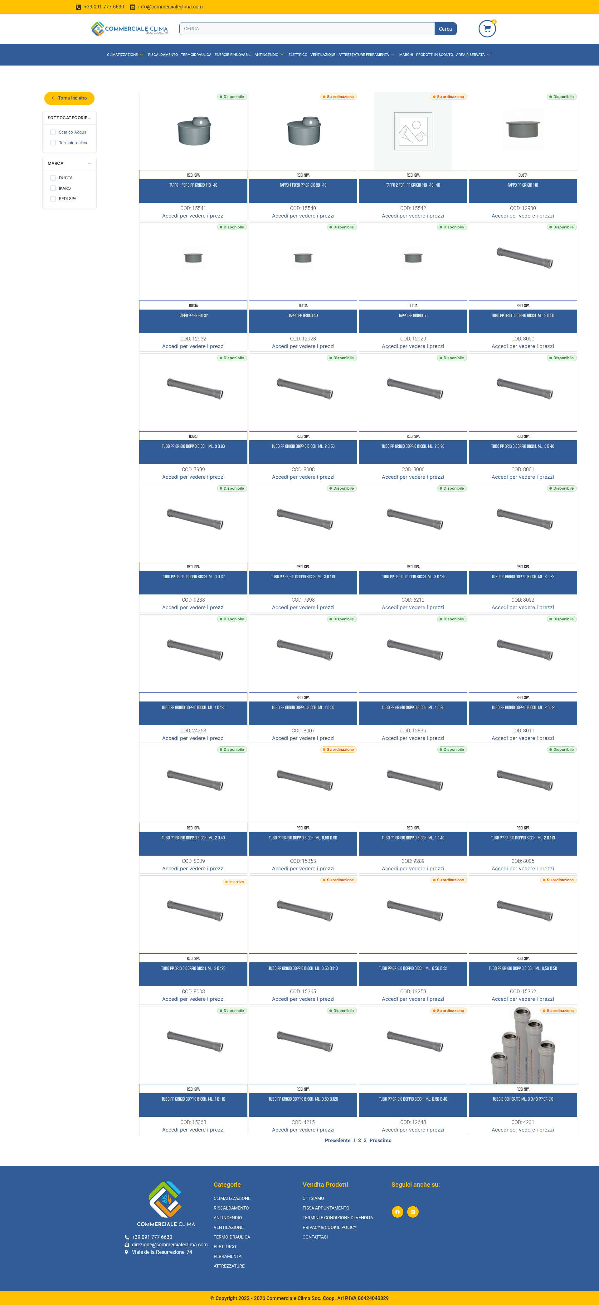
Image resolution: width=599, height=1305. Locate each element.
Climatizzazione (122, 54)
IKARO (193, 436)
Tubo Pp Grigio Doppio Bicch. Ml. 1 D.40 (413, 838)
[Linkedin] (413, 1212)
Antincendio (266, 54)
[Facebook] (398, 1212)
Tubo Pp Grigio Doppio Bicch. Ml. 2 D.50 (303, 446)
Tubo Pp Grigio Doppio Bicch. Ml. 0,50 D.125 (303, 1099)
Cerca (445, 28)
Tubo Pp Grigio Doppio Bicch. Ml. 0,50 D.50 (523, 968)
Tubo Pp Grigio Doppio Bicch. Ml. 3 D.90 (193, 446)
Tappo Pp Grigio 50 (413, 315)
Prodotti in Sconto (434, 54)
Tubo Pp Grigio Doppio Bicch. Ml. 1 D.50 (303, 707)
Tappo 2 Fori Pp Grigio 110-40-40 (413, 185)
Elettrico (298, 54)
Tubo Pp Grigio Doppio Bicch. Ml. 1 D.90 (413, 707)
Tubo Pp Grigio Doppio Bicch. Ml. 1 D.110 (193, 1099)
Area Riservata (470, 54)
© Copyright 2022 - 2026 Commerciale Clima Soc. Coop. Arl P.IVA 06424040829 (299, 1298)
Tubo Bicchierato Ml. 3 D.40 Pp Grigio (523, 1099)
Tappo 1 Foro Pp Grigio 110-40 (193, 185)
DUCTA (523, 175)
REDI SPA (193, 175)
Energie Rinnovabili (233, 54)
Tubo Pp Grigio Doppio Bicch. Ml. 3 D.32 (523, 577)
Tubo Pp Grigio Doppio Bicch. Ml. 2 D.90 (413, 446)
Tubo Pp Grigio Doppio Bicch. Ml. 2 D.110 (523, 838)
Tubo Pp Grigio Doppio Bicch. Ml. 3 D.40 (522, 446)
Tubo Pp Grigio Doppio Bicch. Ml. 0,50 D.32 (413, 968)
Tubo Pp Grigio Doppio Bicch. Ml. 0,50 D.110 (303, 968)
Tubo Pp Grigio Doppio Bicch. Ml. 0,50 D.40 (413, 1099)
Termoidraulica (196, 54)
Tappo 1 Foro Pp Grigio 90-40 (303, 185)
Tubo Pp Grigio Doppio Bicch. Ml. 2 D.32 (523, 707)
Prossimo (380, 1140)
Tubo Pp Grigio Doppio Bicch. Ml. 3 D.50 (522, 315)
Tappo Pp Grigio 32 (193, 315)
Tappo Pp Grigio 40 (303, 315)
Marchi (406, 54)
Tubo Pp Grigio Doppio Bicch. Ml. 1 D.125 (193, 707)
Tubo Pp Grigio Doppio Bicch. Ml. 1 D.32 (193, 577)
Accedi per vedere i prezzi (193, 216)
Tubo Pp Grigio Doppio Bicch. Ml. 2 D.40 (193, 838)
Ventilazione (322, 54)
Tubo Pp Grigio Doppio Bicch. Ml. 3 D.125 (413, 577)
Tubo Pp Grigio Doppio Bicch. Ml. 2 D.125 (193, 968)
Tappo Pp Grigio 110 (523, 185)
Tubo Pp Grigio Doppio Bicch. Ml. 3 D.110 (303, 577)
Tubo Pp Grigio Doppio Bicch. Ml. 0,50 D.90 (303, 838)
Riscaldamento (163, 54)
